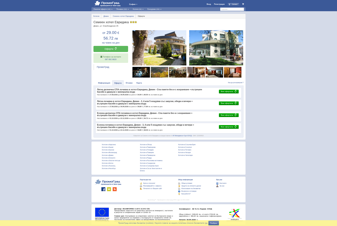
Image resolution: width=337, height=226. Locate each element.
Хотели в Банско (108, 150)
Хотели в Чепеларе (185, 155)
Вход (209, 4)
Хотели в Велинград (109, 152)
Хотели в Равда (146, 158)
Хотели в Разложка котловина (151, 160)
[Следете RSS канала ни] (115, 189)
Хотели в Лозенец (108, 166)
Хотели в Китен (107, 163)
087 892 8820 (111, 59)
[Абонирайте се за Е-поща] (109, 189)
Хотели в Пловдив (146, 150)
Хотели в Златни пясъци (111, 160)
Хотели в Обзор (146, 145)
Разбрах (213, 223)
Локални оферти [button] (102, 9)
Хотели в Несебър (109, 168)
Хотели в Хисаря (184, 152)
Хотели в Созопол (185, 147)
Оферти (109, 49)
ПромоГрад (103, 67)
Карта (139, 83)
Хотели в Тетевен (184, 150)
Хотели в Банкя (107, 147)
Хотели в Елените (108, 158)
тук (206, 223)
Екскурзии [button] (153, 9)
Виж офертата (227, 91)
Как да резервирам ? (236, 83)
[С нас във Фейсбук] (103, 189)
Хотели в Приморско (147, 155)
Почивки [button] (121, 9)
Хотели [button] (137, 9)
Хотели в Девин (107, 155)
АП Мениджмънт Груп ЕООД (182, 135)
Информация (104, 83)
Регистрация (219, 4)
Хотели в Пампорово (148, 147)
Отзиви (129, 83)
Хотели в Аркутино (109, 145)
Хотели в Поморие (147, 152)
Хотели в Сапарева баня (149, 166)
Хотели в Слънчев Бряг (187, 145)
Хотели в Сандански (147, 163)
